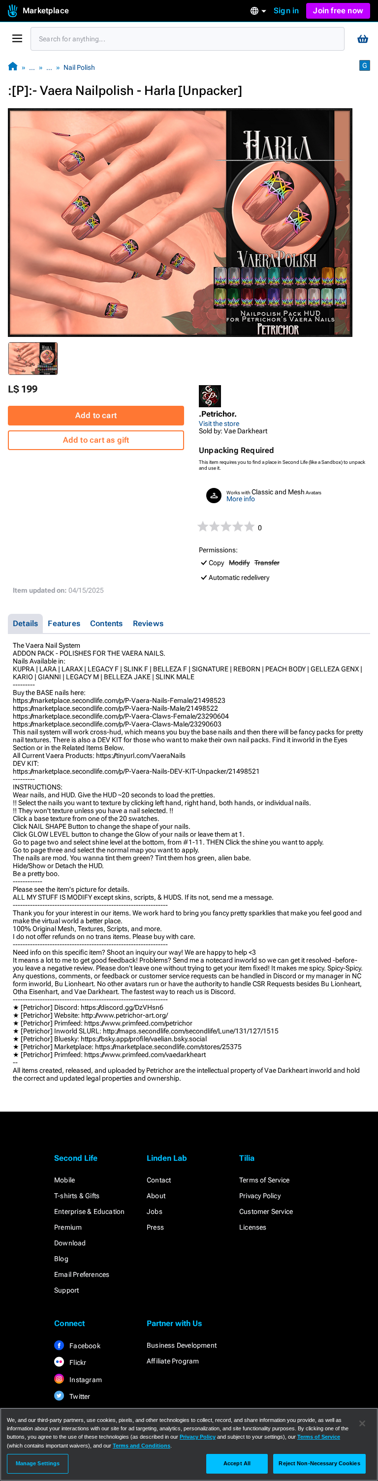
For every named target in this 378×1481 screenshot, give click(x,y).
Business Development (182, 1345)
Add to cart (96, 415)
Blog (61, 1259)
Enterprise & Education (89, 1211)
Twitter (79, 1396)
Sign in (286, 10)
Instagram (85, 1380)
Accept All (237, 1463)
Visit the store (219, 423)
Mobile (64, 1180)
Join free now (338, 10)
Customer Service (266, 1211)
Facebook (84, 1346)
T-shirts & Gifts (76, 1196)
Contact (159, 1180)
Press (155, 1227)
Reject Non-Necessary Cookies (319, 1463)
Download (70, 1243)
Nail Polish (79, 67)
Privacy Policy (260, 1196)
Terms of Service (264, 1180)
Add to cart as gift (96, 440)
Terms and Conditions (141, 1446)
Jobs (154, 1211)
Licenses (253, 1227)
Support (66, 1290)
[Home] (13, 67)
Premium (68, 1227)
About (156, 1196)
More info (240, 499)
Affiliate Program (173, 1361)
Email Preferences (81, 1274)
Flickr (77, 1362)
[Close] (362, 1423)
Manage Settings (38, 1463)
